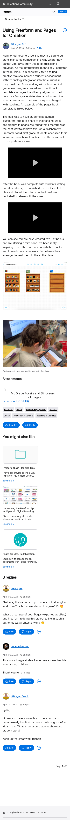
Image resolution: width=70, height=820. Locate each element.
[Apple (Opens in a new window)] (4, 812)
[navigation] (53, 12)
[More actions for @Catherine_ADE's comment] (39, 681)
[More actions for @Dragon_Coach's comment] (39, 748)
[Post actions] (64, 30)
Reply (32, 425)
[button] (35, 162)
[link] (35, 286)
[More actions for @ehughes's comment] (39, 632)
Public (39, 48)
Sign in (63, 11)
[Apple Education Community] (18, 4)
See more (7, 480)
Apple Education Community (22, 812)
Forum (7, 12)
